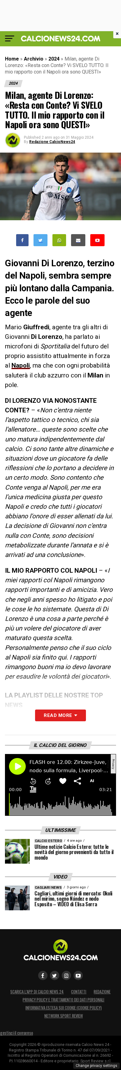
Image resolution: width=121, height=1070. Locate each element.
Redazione (102, 992)
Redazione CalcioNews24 (52, 142)
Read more (58, 715)
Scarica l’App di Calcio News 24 (37, 992)
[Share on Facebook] (22, 240)
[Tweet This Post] (40, 240)
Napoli (20, 365)
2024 (54, 59)
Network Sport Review (63, 1016)
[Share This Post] (59, 240)
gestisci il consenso (16, 1033)
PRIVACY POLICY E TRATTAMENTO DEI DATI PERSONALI (63, 1000)
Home (12, 59)
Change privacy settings (96, 1066)
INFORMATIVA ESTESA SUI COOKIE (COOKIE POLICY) (63, 1008)
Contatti (78, 992)
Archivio (33, 59)
